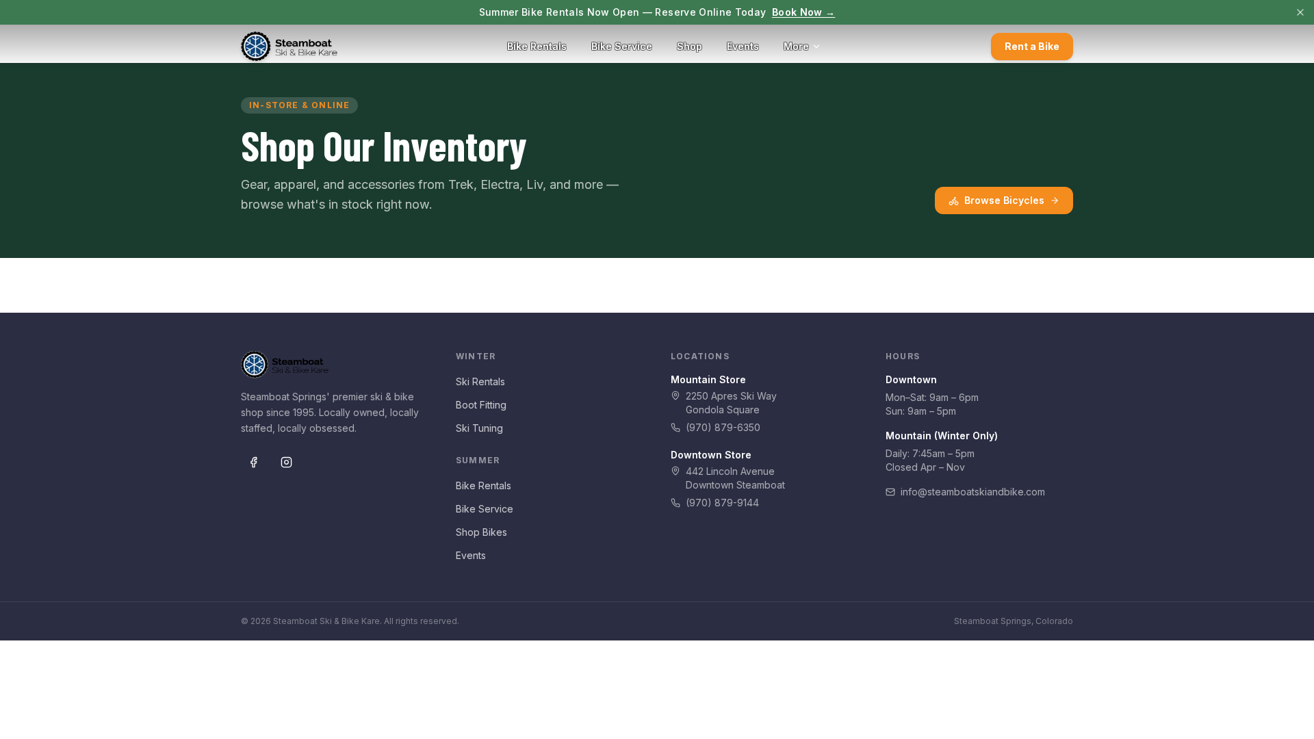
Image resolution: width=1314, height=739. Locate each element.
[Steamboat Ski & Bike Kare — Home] (289, 46)
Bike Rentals (537, 46)
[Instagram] (286, 462)
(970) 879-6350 (723, 427)
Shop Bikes (481, 532)
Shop (689, 46)
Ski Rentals (480, 381)
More (796, 46)
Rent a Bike (1032, 46)
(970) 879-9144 (722, 502)
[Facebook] (253, 462)
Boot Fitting (481, 405)
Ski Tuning (479, 428)
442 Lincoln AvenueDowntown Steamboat (735, 478)
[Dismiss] (1300, 12)
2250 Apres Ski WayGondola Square (731, 402)
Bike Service (621, 46)
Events (743, 46)
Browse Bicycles (1004, 200)
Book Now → (804, 12)
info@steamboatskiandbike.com (973, 491)
